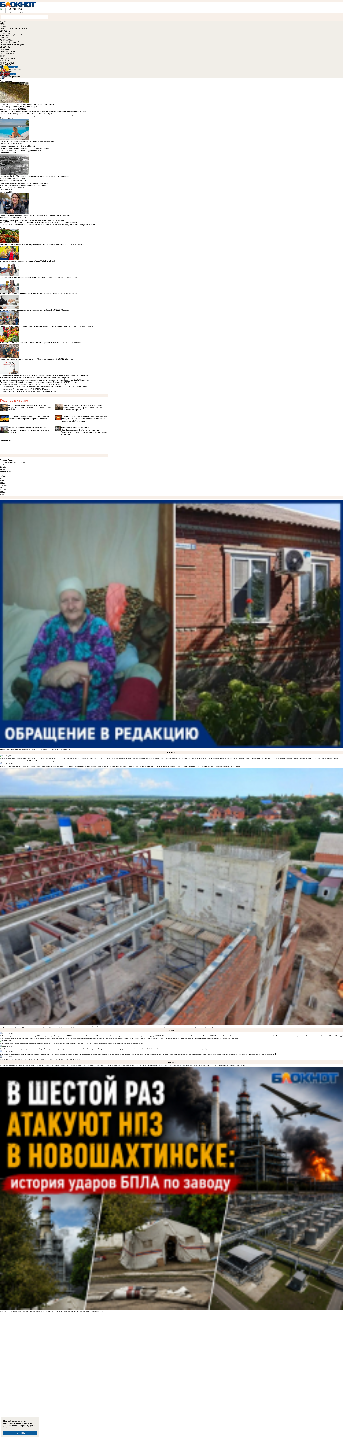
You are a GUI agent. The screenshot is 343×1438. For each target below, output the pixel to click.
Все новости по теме (8, 109)
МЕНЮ (3, 22)
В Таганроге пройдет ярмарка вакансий (16, 389)
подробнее (20, 462)
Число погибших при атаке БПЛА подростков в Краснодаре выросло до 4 (27, 1043)
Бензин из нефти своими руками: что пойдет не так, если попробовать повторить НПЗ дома (185, 1027)
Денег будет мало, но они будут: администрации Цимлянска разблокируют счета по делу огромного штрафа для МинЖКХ (43, 1027)
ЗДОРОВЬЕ (5, 31)
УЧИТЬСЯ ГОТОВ (13, 70)
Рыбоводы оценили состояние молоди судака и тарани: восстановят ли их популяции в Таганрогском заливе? (45, 116)
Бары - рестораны (13, 77)
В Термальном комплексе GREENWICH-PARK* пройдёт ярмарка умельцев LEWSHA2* (35, 375)
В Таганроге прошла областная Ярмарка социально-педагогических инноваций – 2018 (35, 387)
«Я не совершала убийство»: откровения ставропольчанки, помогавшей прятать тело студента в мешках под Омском (42, 766)
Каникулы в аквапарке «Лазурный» (82, 1036)
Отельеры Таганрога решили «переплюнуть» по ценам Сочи (118, 1065)
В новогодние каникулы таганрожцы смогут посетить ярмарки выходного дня (31, 343)
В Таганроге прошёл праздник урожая (15, 261)
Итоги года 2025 (6, 192)
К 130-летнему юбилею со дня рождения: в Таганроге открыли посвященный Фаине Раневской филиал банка (213, 758)
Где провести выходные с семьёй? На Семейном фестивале (24, 148)
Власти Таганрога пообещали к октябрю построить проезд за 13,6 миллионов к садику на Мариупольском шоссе (125, 1054)
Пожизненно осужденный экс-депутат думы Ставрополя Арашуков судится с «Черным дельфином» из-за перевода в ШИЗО (44, 1054)
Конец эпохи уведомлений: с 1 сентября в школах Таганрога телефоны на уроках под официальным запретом (201, 1054)
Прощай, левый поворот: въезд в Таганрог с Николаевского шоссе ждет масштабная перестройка (120, 1027)
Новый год (84, 380)
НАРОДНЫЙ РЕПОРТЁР (10, 42)
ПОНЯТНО (20, 1433)
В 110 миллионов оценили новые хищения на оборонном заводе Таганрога (185, 1036)
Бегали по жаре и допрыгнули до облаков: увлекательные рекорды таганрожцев (33, 220)
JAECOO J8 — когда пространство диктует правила (47, 761)
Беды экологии (6, 81)
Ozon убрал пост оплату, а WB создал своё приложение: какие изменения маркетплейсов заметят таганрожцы (84, 1038)
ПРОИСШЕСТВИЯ (7, 52)
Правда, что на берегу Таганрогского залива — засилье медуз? (26, 114)
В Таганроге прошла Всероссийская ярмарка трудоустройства (25, 310)
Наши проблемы (6, 190)
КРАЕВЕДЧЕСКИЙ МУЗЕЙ (11, 36)
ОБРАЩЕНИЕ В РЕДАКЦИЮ (12, 45)
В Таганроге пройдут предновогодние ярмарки (19, 391)
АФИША (3, 26)
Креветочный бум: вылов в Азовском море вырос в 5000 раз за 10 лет (81, 1311)
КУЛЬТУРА (4, 38)
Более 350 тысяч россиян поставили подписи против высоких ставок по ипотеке (279, 758)
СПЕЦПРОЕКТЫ (7, 54)
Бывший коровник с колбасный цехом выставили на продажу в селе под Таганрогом (115, 1043)
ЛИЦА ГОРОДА (6, 40)
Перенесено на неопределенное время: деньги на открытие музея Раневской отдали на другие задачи (140, 758)
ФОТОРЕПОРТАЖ (7, 58)
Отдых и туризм (6, 118)
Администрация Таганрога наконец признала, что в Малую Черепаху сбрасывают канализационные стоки (43, 111)
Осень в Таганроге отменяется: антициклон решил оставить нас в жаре (70, 1065)
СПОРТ (3, 56)
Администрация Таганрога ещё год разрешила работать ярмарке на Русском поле (33, 245)
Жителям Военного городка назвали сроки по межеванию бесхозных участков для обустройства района (185, 1049)
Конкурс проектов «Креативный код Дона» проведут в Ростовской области (122, 1049)
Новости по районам (8, 153)
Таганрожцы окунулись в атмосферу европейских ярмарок (24, 384)
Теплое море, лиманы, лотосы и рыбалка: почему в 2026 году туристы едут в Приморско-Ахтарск (35, 1036)
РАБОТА (14, 67)
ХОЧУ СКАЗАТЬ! (7, 63)
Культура (74, 382)
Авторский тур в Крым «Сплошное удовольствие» (20, 151)
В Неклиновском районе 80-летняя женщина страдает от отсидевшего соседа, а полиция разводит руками (35, 749)
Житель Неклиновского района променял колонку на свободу (23, 1065)
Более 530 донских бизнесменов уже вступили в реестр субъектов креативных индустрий (126, 1036)
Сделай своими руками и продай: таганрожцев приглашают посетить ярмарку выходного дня (38, 326)
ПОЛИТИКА (5, 49)
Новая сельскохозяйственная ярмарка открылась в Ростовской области (29, 277)
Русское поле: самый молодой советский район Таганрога (23, 183)
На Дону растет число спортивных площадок (69, 1043)
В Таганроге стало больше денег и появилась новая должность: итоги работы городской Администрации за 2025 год (47, 224)
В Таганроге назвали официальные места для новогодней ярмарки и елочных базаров (35, 380)
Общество (81, 245)
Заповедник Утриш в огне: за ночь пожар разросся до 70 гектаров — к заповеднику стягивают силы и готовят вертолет (42, 1059)
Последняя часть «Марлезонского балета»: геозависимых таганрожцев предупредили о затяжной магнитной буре (200, 1038)
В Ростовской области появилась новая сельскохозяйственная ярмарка (29, 294)
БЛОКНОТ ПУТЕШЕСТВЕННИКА (13, 29)
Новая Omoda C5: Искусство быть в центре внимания (142, 1038)
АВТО (2, 24)
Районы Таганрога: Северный (12, 188)
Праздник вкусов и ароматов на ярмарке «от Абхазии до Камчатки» (27, 359)
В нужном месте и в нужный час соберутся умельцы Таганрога (26, 378)
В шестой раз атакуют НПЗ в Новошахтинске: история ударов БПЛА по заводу (29, 1311)
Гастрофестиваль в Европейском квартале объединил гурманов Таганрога (30, 382)
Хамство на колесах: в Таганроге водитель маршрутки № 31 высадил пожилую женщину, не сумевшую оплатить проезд (201, 766)
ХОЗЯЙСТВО (5, 61)
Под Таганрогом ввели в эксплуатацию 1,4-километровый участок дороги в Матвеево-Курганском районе (176, 1065)
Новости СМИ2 (6, 441)
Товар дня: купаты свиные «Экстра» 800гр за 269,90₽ (258, 1054)
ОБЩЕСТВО (5, 47)
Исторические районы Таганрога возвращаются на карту (23, 185)
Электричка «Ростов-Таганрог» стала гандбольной (231, 1065)
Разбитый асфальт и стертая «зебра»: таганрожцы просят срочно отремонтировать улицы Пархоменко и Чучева (121, 766)
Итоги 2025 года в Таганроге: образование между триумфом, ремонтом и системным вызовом (38, 222)
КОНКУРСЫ (5, 33)
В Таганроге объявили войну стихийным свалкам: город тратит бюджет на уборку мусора (243, 1036)
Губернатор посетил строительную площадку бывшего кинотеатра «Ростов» (301, 1036)
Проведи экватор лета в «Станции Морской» (18, 146)
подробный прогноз (8, 462)
